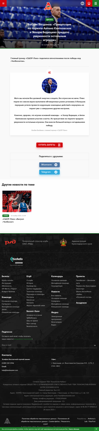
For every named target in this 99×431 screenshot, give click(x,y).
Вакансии (30, 300)
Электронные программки (56, 318)
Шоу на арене (32, 321)
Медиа (54, 313)
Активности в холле (34, 315)
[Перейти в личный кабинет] (89, 3)
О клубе (30, 280)
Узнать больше (74, 429)
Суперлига (6, 304)
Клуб (29, 276)
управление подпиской (23, 339)
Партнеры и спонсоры (35, 294)
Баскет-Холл (33, 311)
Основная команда (9, 301)
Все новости (56, 296)
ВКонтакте (46, 165)
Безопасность (32, 326)
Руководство (31, 286)
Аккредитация (56, 286)
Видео (53, 325)
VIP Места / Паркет (9, 289)
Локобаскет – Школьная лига (85, 282)
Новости (55, 292)
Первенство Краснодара (86, 286)
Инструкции (6, 283)
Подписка (7, 332)
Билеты (5, 276)
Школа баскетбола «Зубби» (83, 293)
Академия (81, 303)
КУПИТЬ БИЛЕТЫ (47, 145)
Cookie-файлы (54, 421)
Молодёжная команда (10, 307)
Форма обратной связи (36, 306)
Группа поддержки (34, 289)
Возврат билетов (8, 292)
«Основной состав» (84, 297)
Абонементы (7, 286)
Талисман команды (34, 292)
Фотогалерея (56, 322)
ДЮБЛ (4, 310)
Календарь (57, 276)
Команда (6, 297)
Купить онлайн (7, 280)
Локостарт (80, 289)
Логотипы (30, 297)
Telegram (46, 172)
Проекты (80, 276)
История (30, 283)
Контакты (30, 303)
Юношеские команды (10, 312)
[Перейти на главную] (48, 6)
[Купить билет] (95, 3)
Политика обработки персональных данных (39, 419)
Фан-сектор (31, 324)
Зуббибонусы (32, 318)
